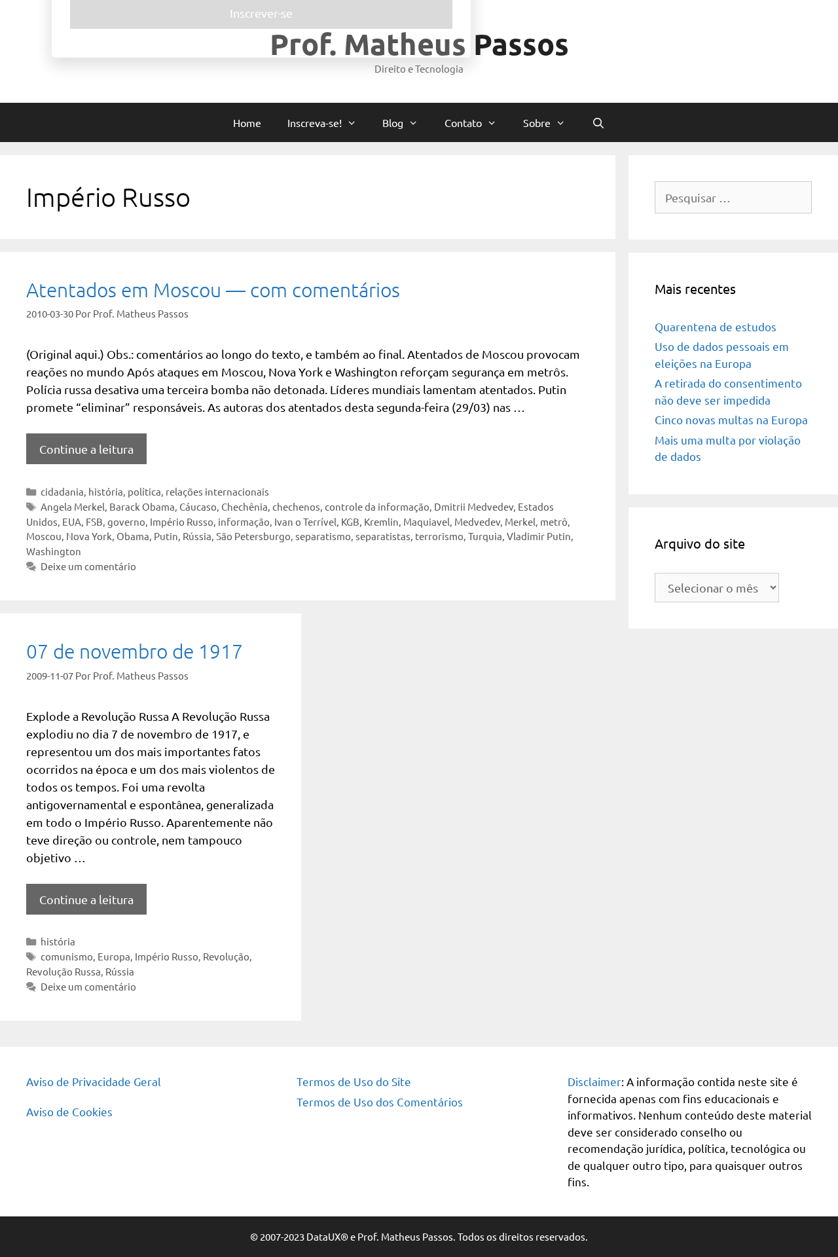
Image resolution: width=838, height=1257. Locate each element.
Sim (245, 325)
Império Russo (181, 521)
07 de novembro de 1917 (134, 651)
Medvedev (477, 521)
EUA (71, 521)
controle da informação (377, 506)
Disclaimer (594, 1081)
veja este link (535, 127)
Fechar (615, 14)
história (105, 491)
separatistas (382, 536)
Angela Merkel (73, 506)
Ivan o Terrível (305, 521)
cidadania (62, 491)
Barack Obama (142, 506)
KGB (350, 521)
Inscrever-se (419, 377)
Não (284, 325)
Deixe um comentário (88, 566)
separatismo (323, 536)
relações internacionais (217, 491)
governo (126, 521)
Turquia (485, 536)
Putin (166, 536)
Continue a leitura (86, 449)
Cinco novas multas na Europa (731, 419)
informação (244, 521)
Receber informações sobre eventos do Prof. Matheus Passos (360, 309)
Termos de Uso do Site (354, 1081)
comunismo (67, 956)
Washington (53, 551)
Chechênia (244, 506)
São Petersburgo (253, 536)
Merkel (520, 521)
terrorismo (439, 536)
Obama (133, 536)
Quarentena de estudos (715, 326)
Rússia (197, 536)
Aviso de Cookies (69, 1111)
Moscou (44, 536)
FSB (94, 521)
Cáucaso (198, 506)
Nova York (89, 536)
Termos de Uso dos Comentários (380, 1101)
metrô (554, 521)
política (144, 491)
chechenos (296, 506)
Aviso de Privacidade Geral (93, 1081)
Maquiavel (426, 521)
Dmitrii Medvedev (473, 506)
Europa (114, 956)
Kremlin (381, 521)
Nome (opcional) (264, 203)
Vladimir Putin (539, 536)
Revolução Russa (63, 971)
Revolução (226, 956)
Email (239, 256)
